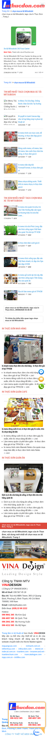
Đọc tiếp (38, 72)
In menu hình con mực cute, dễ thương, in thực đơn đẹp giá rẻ (30, 134)
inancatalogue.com (33, 654)
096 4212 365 (8, 625)
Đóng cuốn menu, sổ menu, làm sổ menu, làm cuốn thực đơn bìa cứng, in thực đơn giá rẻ (30, 151)
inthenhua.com (8, 649)
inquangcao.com (9, 646)
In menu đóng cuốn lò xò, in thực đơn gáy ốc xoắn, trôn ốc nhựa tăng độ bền (23, 430)
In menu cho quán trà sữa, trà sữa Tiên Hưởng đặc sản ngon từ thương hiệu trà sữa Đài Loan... (29, 211)
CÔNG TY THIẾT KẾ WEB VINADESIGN (23, 734)
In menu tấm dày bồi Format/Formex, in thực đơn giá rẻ (30, 167)
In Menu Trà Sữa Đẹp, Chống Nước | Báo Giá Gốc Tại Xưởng (29, 102)
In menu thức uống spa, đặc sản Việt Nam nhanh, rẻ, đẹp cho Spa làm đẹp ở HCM (30, 261)
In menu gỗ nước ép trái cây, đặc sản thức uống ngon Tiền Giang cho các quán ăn (30, 278)
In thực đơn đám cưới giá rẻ (28, 242)
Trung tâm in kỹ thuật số (13, 633)
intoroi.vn (39, 649)
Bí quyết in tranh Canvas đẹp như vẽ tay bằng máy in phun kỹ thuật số (30, 119)
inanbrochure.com (10, 654)
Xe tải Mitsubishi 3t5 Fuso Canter (17, 48)
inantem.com (22, 651)
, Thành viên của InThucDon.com (19, 52)
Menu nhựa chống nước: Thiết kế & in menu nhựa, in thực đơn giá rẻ (30, 184)
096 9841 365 (8, 615)
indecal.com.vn (8, 651)
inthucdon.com (24, 649)
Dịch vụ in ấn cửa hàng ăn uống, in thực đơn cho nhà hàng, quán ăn (22, 496)
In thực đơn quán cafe (14, 391)
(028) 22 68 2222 (19, 608)
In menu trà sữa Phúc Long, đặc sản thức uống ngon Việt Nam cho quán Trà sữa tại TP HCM (30, 229)
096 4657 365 (8, 618)
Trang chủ (6, 11)
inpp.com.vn (7, 657)
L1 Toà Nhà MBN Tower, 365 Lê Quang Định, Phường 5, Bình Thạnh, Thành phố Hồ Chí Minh (23, 728)
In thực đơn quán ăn (13, 457)
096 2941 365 (8, 622)
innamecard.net (37, 651)
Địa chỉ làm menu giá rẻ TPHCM (30, 291)
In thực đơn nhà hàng (14, 328)
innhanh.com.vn (33, 646)
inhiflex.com (19, 657)
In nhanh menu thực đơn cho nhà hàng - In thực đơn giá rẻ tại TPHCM (23, 367)
